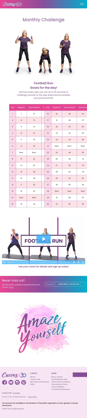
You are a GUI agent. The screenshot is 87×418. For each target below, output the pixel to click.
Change (16, 393)
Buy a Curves (57, 377)
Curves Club (35, 379)
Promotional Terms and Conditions (60, 385)
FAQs (32, 384)
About (32, 377)
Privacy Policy (32, 397)
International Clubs (60, 379)
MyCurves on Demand (39, 382)
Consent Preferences (61, 389)
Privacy (11, 287)
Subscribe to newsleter (68, 284)
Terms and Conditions (61, 382)
